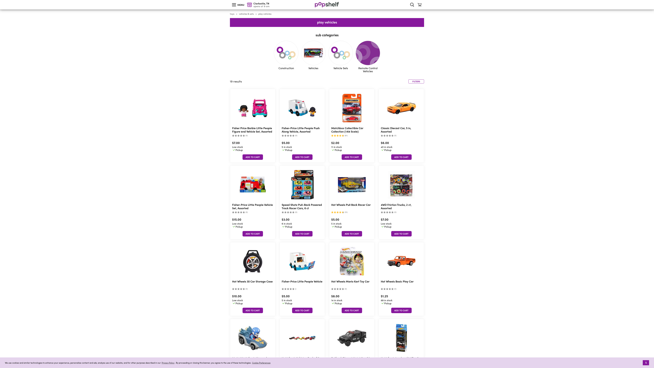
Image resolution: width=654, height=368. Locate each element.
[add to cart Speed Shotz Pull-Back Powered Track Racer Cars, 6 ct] (302, 233)
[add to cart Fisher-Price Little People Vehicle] (302, 310)
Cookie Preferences (261, 362)
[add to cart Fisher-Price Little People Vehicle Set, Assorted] (253, 233)
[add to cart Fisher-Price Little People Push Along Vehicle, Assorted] (302, 157)
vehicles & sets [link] (246, 13)
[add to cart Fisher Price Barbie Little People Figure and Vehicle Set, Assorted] (253, 157)
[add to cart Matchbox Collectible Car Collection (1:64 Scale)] (352, 157)
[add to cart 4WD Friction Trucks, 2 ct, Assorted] (401, 233)
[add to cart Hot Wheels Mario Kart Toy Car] (352, 310)
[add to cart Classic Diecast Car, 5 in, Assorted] (401, 157)
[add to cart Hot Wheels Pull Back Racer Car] (352, 233)
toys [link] (232, 13)
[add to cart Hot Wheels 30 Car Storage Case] (253, 310)
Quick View (252, 108)
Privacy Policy (168, 362)
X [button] (646, 362)
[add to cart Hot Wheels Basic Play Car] (401, 310)
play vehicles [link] (264, 13)
